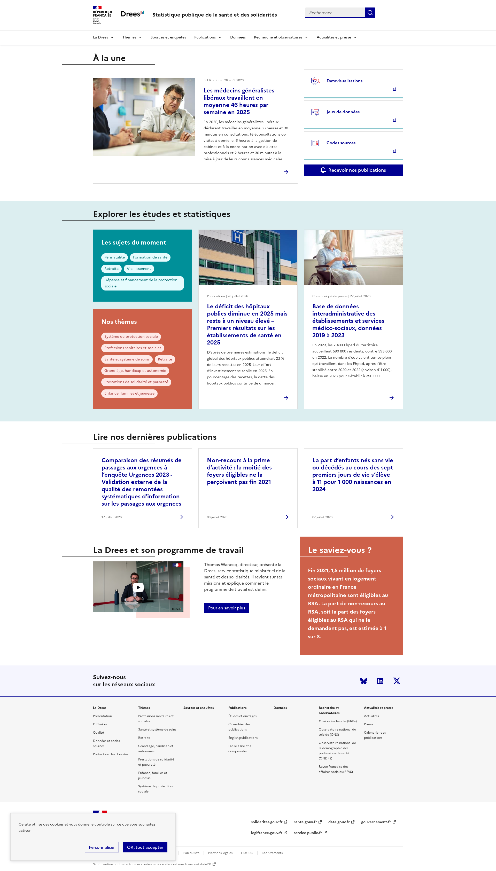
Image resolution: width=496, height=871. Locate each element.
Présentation (102, 716)
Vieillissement (139, 268)
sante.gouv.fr (305, 822)
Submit (370, 12)
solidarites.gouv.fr (267, 822)
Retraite (111, 268)
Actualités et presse (334, 37)
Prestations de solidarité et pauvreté (136, 382)
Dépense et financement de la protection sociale (140, 283)
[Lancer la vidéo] (138, 587)
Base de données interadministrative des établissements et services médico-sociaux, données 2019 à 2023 (348, 321)
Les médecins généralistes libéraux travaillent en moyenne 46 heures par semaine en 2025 (239, 101)
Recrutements (272, 853)
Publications (205, 37)
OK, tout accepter (145, 847)
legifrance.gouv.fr (266, 833)
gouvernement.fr (376, 822)
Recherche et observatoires (278, 37)
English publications (243, 737)
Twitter (397, 681)
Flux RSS (247, 853)
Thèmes (129, 37)
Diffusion (100, 724)
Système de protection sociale (131, 336)
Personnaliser (102, 847)
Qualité (98, 732)
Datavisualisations (344, 81)
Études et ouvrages (242, 716)
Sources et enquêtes (168, 37)
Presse (368, 724)
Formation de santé (150, 257)
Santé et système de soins (127, 359)
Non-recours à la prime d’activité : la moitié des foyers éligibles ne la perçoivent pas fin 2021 (239, 471)
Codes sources (341, 143)
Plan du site (191, 853)
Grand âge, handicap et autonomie (135, 370)
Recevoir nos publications (357, 170)
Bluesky (364, 681)
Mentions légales (220, 853)
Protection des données (110, 754)
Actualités (371, 716)
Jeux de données (343, 112)
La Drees (100, 37)
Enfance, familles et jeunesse (129, 393)
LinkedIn (380, 681)
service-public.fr (308, 833)
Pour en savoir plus (226, 608)
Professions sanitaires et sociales (132, 348)
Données (238, 37)
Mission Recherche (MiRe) (338, 721)
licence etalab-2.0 (198, 864)
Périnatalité (114, 257)
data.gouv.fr (339, 822)
